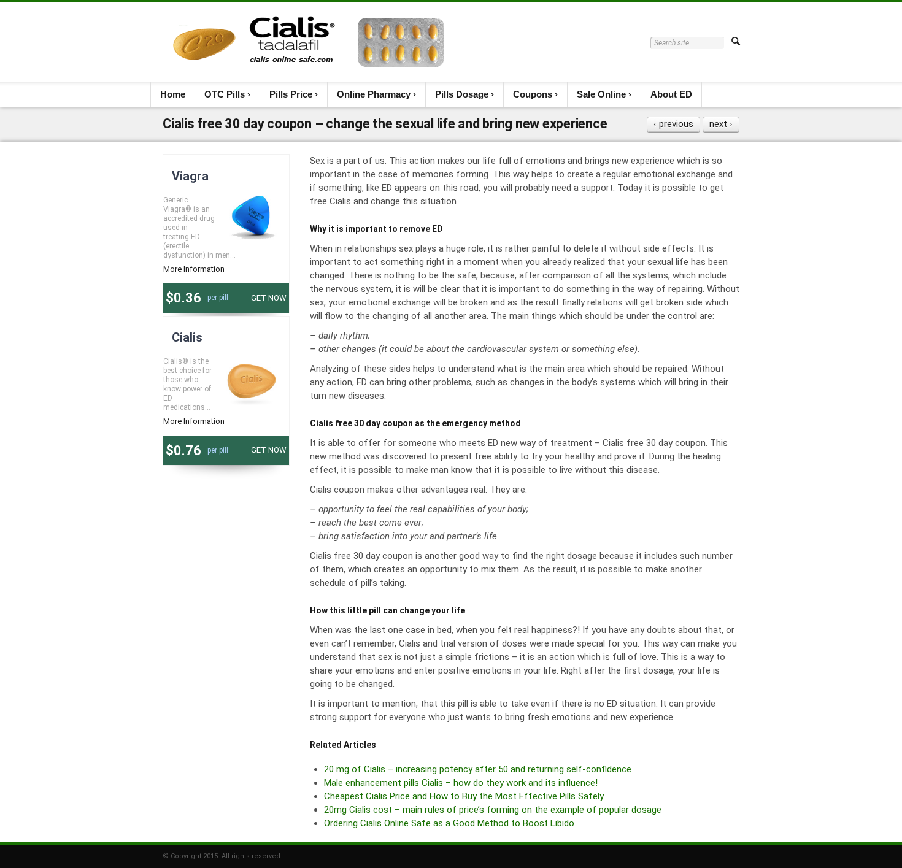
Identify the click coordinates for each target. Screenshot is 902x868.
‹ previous (673, 123)
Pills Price (290, 94)
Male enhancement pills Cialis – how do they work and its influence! (461, 782)
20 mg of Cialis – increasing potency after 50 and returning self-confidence (477, 769)
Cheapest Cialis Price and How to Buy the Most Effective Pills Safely (464, 796)
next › (721, 123)
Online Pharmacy (374, 94)
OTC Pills (224, 94)
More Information (194, 269)
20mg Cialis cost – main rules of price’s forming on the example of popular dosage (492, 809)
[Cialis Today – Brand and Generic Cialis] (309, 42)
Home (172, 94)
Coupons (532, 94)
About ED (671, 94)
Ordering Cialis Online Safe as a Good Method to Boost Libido (449, 823)
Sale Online (601, 94)
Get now (269, 297)
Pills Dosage (461, 94)
